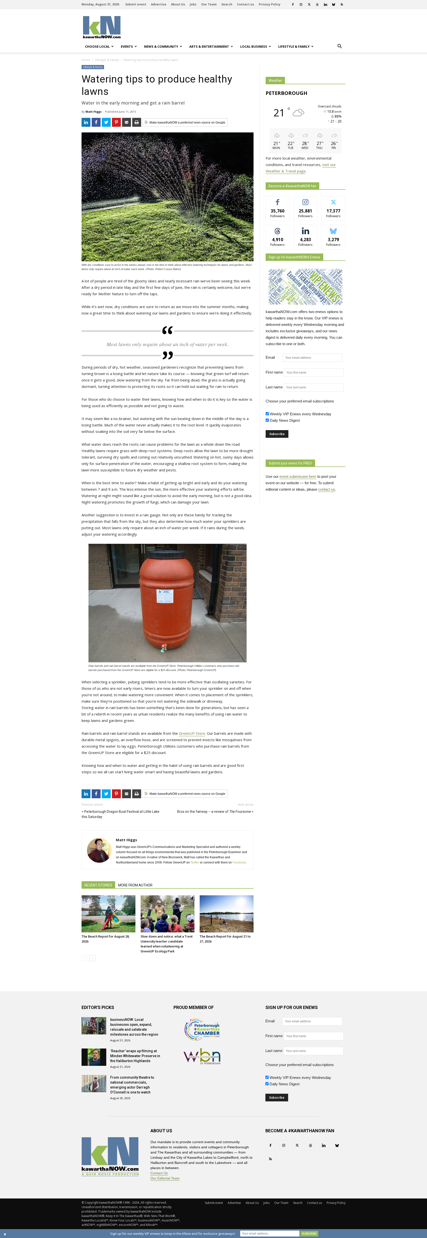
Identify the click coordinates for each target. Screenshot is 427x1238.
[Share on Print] (136, 122)
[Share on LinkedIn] (86, 122)
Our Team (209, 4)
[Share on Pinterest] (116, 122)
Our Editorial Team (165, 1178)
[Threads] (317, 4)
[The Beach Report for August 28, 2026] (108, 913)
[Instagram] (301, 4)
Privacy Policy (269, 4)
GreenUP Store (192, 733)
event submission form (297, 476)
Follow (305, 200)
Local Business (253, 46)
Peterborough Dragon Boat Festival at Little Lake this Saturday (120, 814)
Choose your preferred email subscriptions (300, 401)
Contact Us (159, 1173)
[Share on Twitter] (106, 122)
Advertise (158, 4)
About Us (178, 4)
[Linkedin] (325, 4)
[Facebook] (293, 4)
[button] (339, 46)
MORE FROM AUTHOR (135, 885)
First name (274, 372)
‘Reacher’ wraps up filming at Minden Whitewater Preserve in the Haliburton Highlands (135, 1056)
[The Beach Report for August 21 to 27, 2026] (227, 913)
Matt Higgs (93, 111)
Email (274, 357)
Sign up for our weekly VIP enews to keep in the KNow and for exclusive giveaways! (172, 1233)
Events (127, 46)
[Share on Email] (126, 122)
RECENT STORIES (98, 885)
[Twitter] (309, 4)
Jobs (193, 4)
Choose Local (97, 46)
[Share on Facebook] (96, 122)
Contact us (245, 4)
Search (226, 4)
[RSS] (341, 4)
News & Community (161, 46)
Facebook (239, 862)
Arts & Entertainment (209, 46)
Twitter (195, 862)
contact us (326, 489)
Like (277, 200)
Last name (274, 387)
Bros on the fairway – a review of (214, 812)
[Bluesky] (333, 4)
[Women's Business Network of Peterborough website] (201, 1063)
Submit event (135, 4)
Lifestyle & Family (294, 46)
